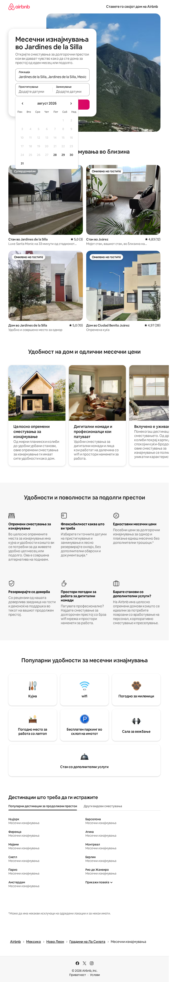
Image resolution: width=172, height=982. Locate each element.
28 (55, 155)
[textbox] (34, 91)
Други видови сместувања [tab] (103, 806)
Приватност (77, 975)
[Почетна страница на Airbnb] (19, 6)
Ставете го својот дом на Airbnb (132, 6)
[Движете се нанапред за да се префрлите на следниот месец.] (71, 103)
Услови (95, 975)
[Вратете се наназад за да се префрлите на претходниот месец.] (22, 103)
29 (63, 155)
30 (71, 155)
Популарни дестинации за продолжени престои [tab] (42, 806)
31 (22, 163)
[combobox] (52, 76)
